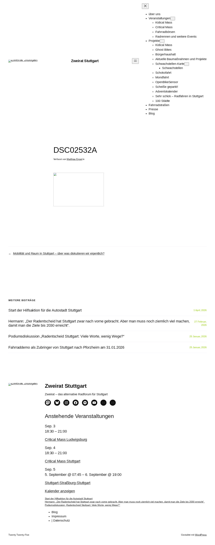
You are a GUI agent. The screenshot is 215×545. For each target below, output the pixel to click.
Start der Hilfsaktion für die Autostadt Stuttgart (45, 310)
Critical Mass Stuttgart (62, 461)
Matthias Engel (74, 159)
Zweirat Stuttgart (85, 61)
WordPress (201, 534)
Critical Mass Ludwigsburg (66, 439)
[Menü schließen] (145, 6)
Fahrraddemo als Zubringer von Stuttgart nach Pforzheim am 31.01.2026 (66, 347)
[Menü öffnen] (135, 61)
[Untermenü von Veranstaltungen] (172, 18)
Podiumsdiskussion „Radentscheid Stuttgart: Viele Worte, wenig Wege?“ (66, 336)
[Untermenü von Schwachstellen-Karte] (186, 64)
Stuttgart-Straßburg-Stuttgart (67, 483)
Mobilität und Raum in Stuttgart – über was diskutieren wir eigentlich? (58, 253)
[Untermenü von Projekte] (162, 41)
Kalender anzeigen (60, 491)
